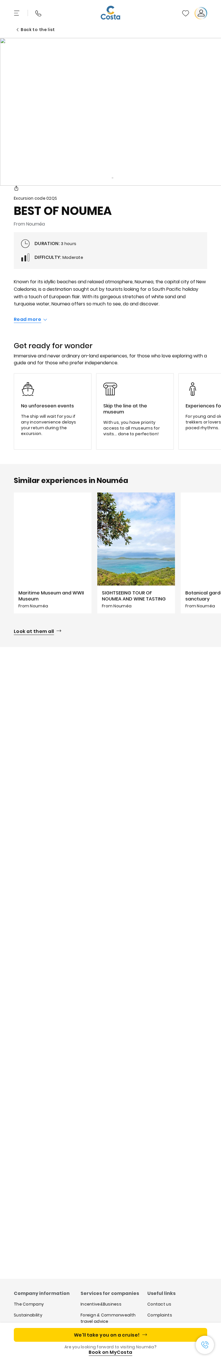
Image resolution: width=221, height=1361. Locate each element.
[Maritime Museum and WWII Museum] (53, 553)
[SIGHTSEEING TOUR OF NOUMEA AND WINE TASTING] (136, 553)
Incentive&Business (101, 1304)
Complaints (159, 1315)
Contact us (159, 1304)
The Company (29, 1304)
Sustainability (28, 1315)
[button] (185, 13)
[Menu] (17, 13)
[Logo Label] (110, 13)
